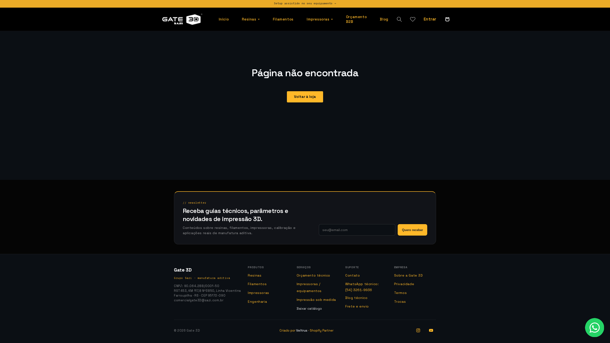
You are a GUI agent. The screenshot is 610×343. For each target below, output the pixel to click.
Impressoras (258, 293)
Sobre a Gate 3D (408, 275)
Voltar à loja (305, 96)
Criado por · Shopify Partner (307, 330)
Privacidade (404, 284)
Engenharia (257, 301)
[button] (251, 19)
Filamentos (257, 284)
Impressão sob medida (316, 300)
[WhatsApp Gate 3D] (594, 327)
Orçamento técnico (313, 275)
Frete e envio (357, 306)
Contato (352, 275)
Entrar (430, 19)
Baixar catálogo (309, 308)
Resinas (254, 275)
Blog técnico (356, 298)
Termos (400, 293)
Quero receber (412, 230)
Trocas (400, 301)
